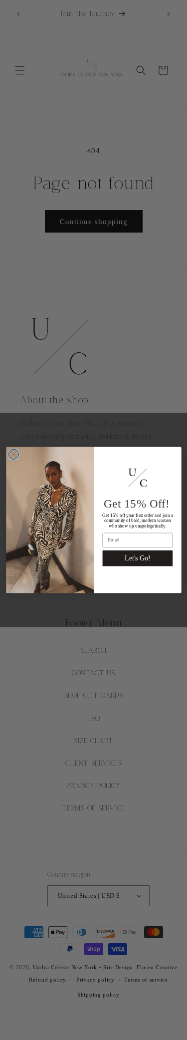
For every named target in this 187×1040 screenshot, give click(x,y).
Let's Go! (137, 558)
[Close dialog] (13, 454)
